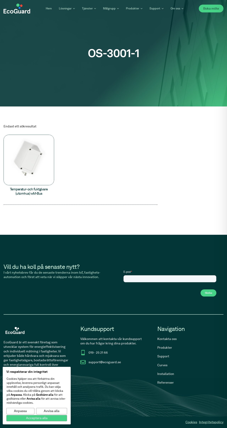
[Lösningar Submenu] (75, 8)
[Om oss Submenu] (183, 8)
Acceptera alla (37, 418)
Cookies (191, 422)
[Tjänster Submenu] (96, 8)
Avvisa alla (51, 411)
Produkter (132, 8)
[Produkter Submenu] (142, 8)
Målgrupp (109, 8)
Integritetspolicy (211, 422)
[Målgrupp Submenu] (119, 8)
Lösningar (65, 8)
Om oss (175, 8)
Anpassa (20, 411)
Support (155, 8)
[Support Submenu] (163, 8)
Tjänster (87, 8)
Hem (49, 8)
